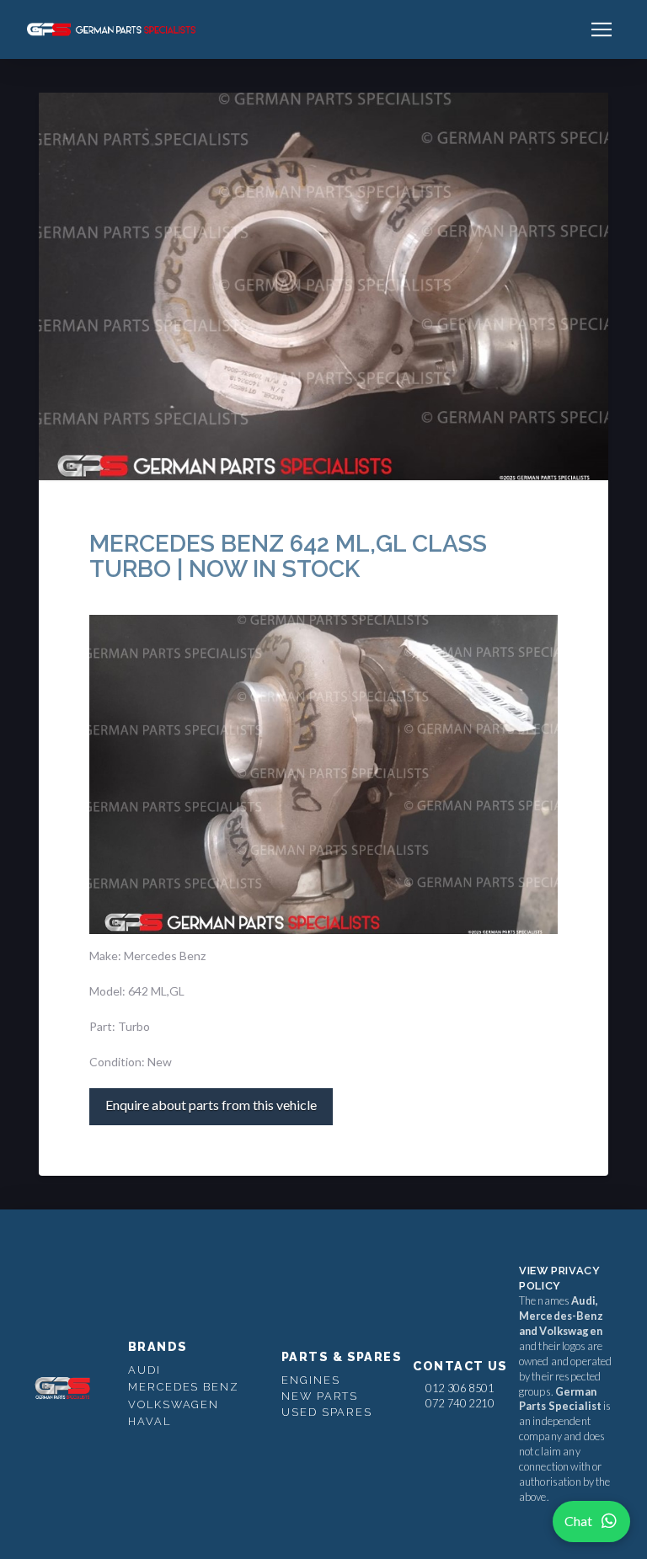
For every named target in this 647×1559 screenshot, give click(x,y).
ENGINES (310, 1380)
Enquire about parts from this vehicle (211, 1105)
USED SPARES (326, 1412)
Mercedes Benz (183, 1386)
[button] (601, 29)
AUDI (144, 1370)
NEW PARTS (319, 1396)
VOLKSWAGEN (173, 1404)
